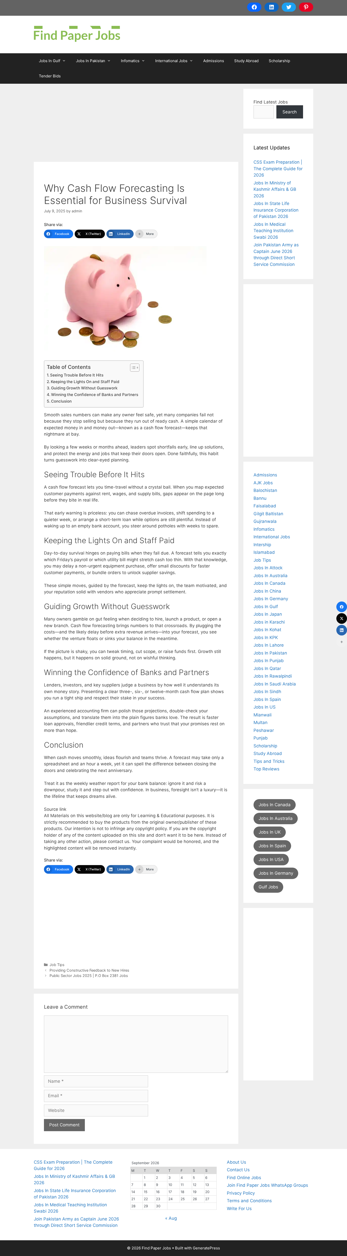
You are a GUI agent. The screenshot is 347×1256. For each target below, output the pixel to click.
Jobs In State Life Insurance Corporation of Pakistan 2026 (276, 210)
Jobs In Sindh (267, 691)
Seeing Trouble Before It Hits (76, 375)
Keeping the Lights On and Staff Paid (85, 381)
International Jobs (171, 60)
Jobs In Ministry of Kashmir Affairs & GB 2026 (275, 189)
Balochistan (265, 490)
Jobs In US (265, 707)
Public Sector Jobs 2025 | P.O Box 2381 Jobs (89, 975)
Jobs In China (267, 591)
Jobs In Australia (271, 575)
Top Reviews (266, 768)
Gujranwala (265, 521)
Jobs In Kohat (267, 629)
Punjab (261, 738)
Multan (260, 722)
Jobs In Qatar (267, 668)
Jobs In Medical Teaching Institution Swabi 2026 (273, 231)
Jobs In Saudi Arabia (275, 683)
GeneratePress (206, 1248)
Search (289, 111)
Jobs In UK (270, 832)
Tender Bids (50, 76)
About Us (236, 1162)
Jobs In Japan (268, 614)
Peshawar (264, 730)
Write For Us (239, 1208)
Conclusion (61, 401)
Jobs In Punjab (269, 660)
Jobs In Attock (268, 567)
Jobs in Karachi (269, 622)
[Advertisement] (136, 124)
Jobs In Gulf (49, 60)
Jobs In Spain (267, 699)
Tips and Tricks (269, 761)
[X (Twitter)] (341, 618)
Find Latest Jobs (271, 102)
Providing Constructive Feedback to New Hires (89, 970)
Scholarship (279, 60)
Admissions (213, 60)
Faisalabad (265, 505)
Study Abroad (246, 60)
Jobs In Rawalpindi (273, 676)
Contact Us (238, 1169)
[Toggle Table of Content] (132, 367)
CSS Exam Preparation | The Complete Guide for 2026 (278, 169)
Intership (262, 544)
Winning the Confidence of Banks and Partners (94, 394)
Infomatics (130, 60)
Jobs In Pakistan (90, 60)
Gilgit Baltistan (268, 513)
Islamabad (264, 552)
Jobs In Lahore (269, 645)
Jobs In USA (271, 859)
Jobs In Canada (270, 583)
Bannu (260, 498)
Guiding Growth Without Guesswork (84, 388)
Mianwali (263, 714)
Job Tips (57, 964)
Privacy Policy (241, 1193)
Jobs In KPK (266, 637)
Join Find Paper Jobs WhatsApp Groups (267, 1185)
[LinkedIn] (341, 630)
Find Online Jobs (244, 1177)
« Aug (171, 1218)
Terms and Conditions (249, 1200)
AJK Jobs (263, 482)
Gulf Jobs (268, 886)
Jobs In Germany (271, 598)
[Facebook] (341, 606)
